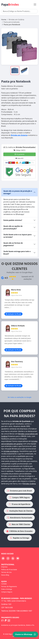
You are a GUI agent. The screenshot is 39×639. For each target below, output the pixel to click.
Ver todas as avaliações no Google (19, 397)
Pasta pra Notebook (12, 24)
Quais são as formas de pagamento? (13, 244)
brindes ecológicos (11, 451)
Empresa (4, 567)
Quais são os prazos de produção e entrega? (17, 192)
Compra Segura (6, 592)
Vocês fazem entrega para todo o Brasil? (17, 252)
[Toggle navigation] (35, 4)
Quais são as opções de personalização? (12, 227)
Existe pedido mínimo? (12, 220)
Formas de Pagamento (9, 586)
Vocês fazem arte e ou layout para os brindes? (17, 235)
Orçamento (20, 154)
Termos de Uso (6, 572)
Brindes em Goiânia (16, 19)
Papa (10, 4)
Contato (4, 584)
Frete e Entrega (6, 589)
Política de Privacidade (9, 570)
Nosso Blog (5, 575)
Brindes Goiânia (29, 483)
